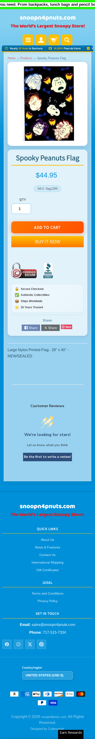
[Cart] (53, 39)
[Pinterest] (41, 644)
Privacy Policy (48, 601)
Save (68, 326)
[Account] (41, 39)
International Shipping (47, 562)
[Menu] (28, 39)
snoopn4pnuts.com (53, 716)
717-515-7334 (54, 632)
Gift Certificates (47, 570)
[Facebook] (7, 644)
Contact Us (47, 555)
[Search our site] (66, 39)
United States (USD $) (44, 675)
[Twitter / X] (30, 644)
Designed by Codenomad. (47, 729)
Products (26, 58)
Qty (22, 199)
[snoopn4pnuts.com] (47, 22)
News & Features (47, 547)
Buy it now (47, 241)
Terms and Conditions (47, 593)
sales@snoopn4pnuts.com (53, 624)
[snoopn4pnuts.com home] (47, 515)
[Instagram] (18, 644)
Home (11, 58)
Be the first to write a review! (47, 457)
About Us (47, 540)
